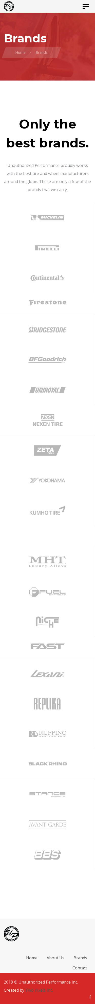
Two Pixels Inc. (39, 990)
